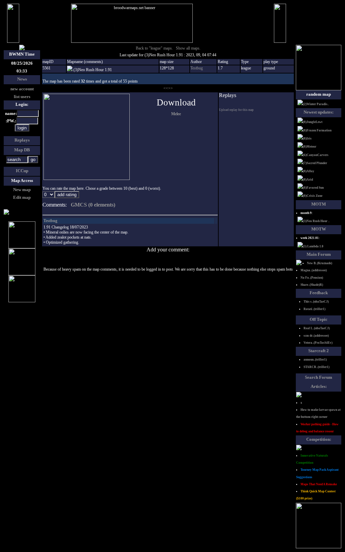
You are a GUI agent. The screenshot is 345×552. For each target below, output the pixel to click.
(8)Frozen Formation (317, 130)
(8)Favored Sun (313, 187)
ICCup (22, 170)
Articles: (319, 386)
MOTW (318, 229)
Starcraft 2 (318, 350)
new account (22, 88)
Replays (22, 140)
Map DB (22, 149)
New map (22, 189)
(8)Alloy (308, 171)
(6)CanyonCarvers (315, 155)
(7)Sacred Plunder (315, 163)
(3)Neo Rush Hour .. (316, 221)
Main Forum (319, 254)
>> (170, 88)
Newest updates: (319, 112)
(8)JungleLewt (312, 122)
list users (22, 96)
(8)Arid (308, 179)
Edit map (22, 197)
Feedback (319, 292)
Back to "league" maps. (154, 48)
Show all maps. (188, 48)
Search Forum (318, 377)
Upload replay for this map (236, 110)
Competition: (318, 439)
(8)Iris (307, 138)
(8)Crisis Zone (312, 195)
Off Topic (318, 319)
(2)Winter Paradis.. (316, 104)
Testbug (196, 68)
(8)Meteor (309, 146)
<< (165, 88)
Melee (176, 114)
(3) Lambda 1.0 (313, 246)
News (22, 79)
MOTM (318, 204)
